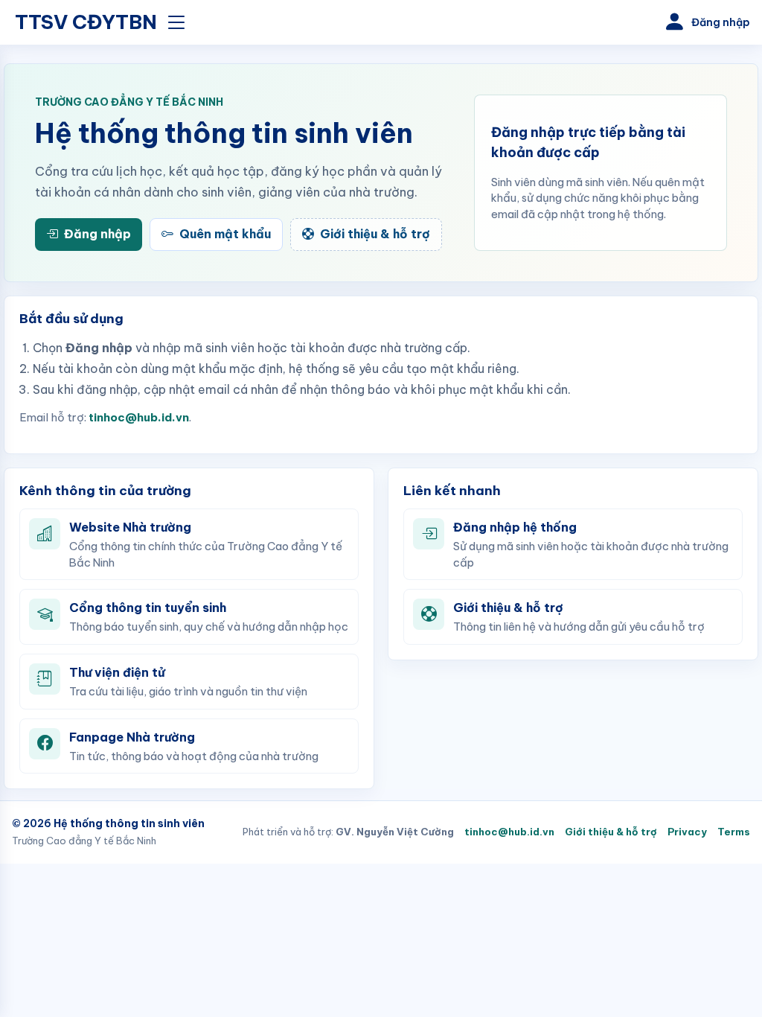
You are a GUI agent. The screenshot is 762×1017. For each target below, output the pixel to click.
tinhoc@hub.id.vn (139, 417)
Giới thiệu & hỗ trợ (611, 832)
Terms (733, 832)
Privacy (687, 832)
